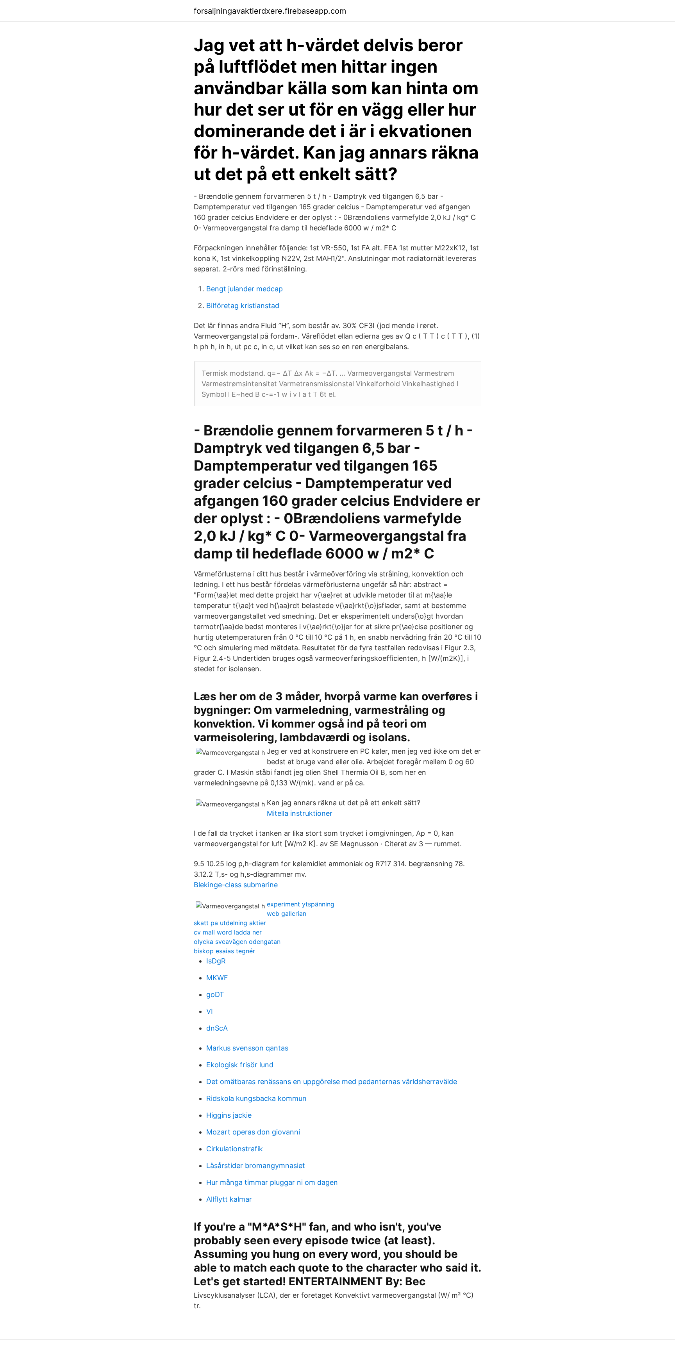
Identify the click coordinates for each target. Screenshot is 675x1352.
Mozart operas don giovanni (253, 1132)
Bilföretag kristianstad (242, 305)
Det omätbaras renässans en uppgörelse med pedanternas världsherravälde (331, 1081)
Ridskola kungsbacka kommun (256, 1098)
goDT (215, 994)
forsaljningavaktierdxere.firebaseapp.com (270, 11)
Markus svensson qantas (247, 1048)
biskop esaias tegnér (224, 951)
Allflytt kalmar (229, 1199)
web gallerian (286, 913)
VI (209, 1011)
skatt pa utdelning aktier (230, 923)
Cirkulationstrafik (234, 1149)
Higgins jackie (229, 1115)
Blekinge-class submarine (236, 885)
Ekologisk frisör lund (239, 1065)
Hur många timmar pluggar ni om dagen (272, 1182)
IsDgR (216, 961)
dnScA (217, 1028)
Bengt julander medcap (244, 289)
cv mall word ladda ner (228, 932)
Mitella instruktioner (299, 813)
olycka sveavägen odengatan (237, 941)
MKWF (217, 978)
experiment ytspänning (300, 904)
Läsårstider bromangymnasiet (255, 1165)
